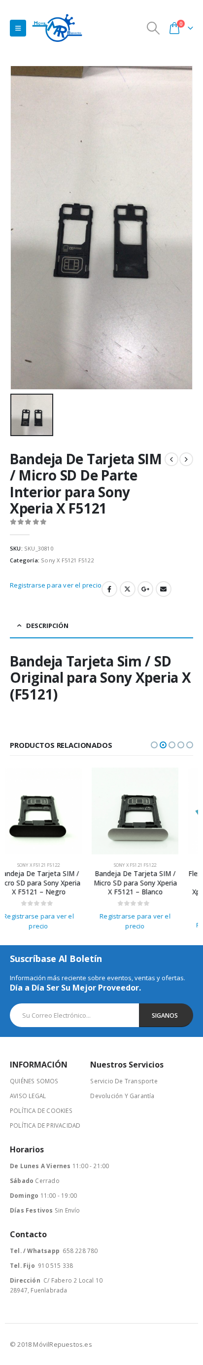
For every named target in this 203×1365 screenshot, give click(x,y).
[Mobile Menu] (18, 28)
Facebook (109, 589)
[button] (154, 745)
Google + (145, 589)
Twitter (127, 589)
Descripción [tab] (47, 625)
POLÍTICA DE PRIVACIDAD (45, 1134)
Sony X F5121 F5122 (67, 560)
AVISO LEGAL (28, 1104)
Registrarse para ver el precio (56, 584)
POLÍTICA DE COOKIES (41, 1119)
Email (163, 589)
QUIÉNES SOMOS (34, 1090)
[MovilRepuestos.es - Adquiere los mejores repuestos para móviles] (57, 28)
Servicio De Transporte (123, 1090)
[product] (53, 811)
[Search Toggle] (153, 28)
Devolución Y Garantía (122, 1104)
